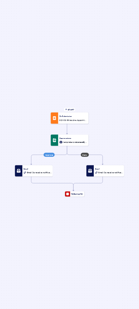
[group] (69, 118)
